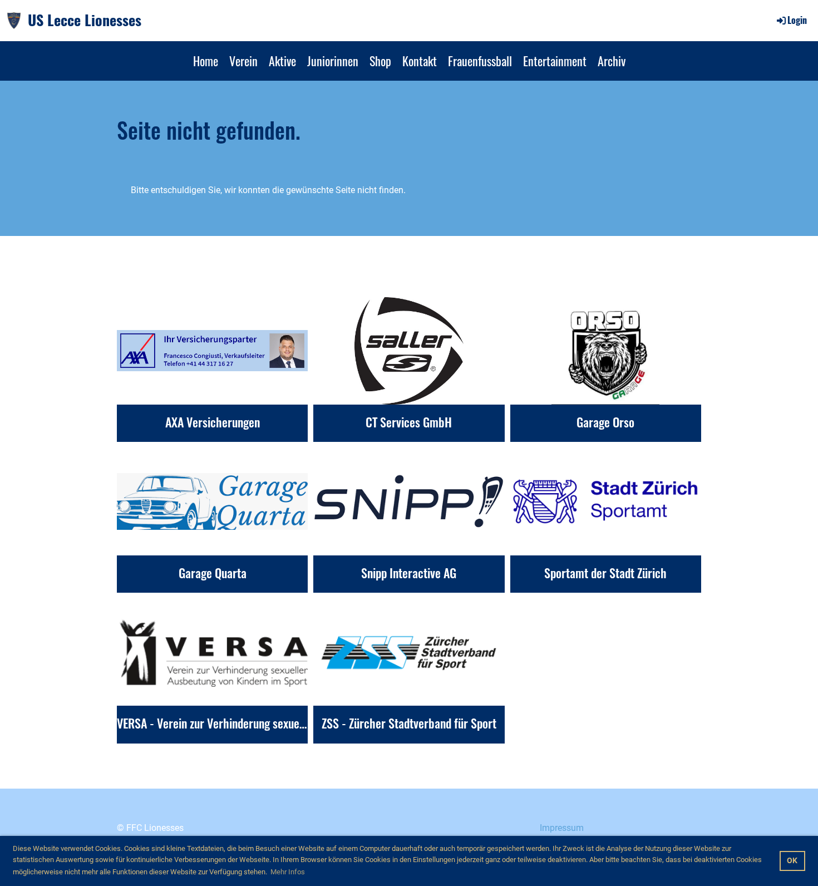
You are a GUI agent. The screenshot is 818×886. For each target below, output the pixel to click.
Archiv (611, 61)
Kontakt (419, 61)
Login (797, 20)
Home (205, 61)
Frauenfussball (480, 61)
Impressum (562, 828)
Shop (380, 61)
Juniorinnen (332, 61)
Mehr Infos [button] (287, 872)
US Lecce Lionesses (84, 20)
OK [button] (792, 860)
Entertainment (555, 61)
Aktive (282, 61)
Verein (243, 61)
